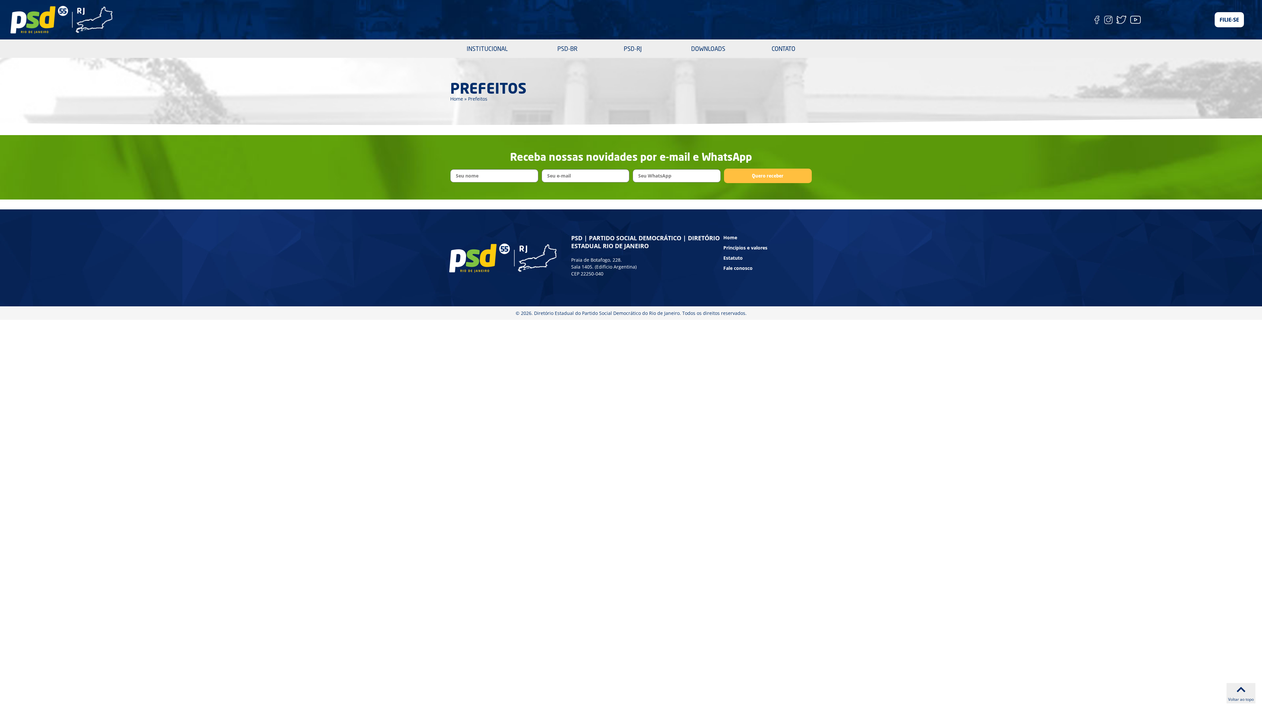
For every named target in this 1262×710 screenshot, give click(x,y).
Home (456, 99)
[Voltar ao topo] (1241, 690)
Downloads (708, 48)
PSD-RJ (633, 48)
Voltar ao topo (1241, 699)
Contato (783, 48)
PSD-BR (567, 48)
